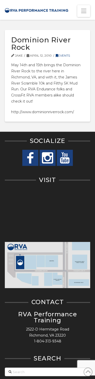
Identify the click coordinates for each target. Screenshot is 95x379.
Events (64, 55)
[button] (83, 11)
